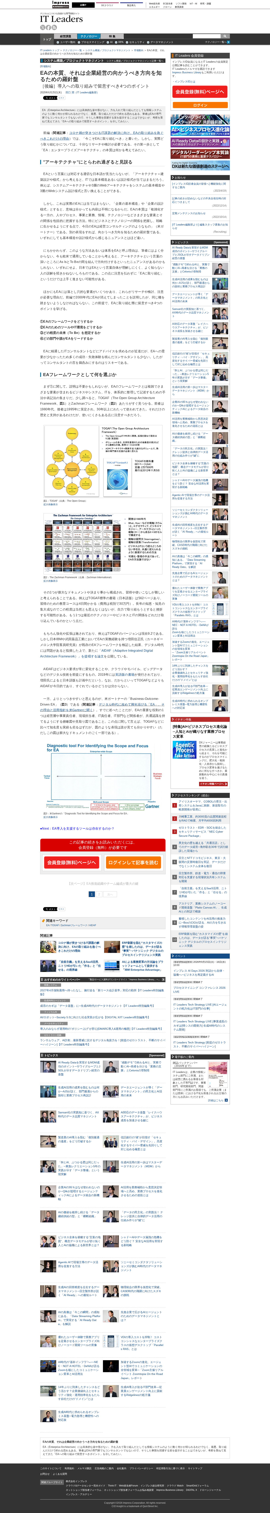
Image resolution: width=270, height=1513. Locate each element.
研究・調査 (205, 4)
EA (47, 925)
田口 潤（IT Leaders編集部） (82, 92)
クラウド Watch (175, 1485)
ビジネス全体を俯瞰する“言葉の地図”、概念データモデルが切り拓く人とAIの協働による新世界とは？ (79, 1241)
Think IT (112, 1485)
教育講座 (179, 7)
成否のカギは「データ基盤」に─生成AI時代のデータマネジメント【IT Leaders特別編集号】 (97, 1005)
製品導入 (131, 5)
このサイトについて (50, 1468)
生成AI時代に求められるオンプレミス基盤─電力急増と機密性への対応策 (78, 1415)
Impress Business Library (186, 72)
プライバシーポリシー (141, 1468)
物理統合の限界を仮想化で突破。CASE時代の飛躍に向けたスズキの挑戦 (141, 1291)
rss (54, 27)
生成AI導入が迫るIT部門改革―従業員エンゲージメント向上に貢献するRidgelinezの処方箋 (141, 1390)
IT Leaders (61, 18)
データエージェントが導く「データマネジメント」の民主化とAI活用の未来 (141, 1091)
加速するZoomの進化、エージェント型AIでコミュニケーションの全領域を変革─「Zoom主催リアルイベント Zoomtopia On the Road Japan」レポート (142, 1370)
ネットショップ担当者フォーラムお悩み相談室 (129, 1490)
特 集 (112, 36)
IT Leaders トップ (49, 50)
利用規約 (69, 1468)
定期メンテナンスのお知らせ (189, 213)
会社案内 (121, 1468)
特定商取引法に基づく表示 (170, 1468)
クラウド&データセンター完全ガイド (85, 1485)
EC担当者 (168, 4)
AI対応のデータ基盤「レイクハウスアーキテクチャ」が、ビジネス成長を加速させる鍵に (141, 1116)
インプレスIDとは (185, 81)
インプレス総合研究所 (152, 1485)
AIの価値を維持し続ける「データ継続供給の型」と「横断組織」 (190, 437)
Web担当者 (154, 4)
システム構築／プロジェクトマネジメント (107, 50)
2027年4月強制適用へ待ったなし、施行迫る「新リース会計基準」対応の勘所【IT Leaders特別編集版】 (102, 992)
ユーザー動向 (68, 42)
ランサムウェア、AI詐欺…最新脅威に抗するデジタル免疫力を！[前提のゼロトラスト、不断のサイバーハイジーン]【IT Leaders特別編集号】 (102, 1042)
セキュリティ (137, 42)
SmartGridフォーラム (197, 1485)
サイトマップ (195, 1468)
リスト (61, 98)
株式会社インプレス (76, 1481)
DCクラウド (107, 5)
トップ (47, 39)
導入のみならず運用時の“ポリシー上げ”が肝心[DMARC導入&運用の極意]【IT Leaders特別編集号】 (101, 1028)
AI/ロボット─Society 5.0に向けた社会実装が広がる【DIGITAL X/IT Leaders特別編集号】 (95, 1017)
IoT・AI (193, 4)
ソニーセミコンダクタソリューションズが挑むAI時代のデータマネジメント (141, 1266)
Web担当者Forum (128, 1485)
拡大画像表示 (50, 504)
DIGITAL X (191, 1490)
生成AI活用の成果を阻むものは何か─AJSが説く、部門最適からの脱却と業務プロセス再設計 (78, 1091)
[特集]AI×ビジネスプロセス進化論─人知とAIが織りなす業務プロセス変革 (200, 731)
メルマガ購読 (84, 1468)
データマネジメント (162, 42)
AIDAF (92, 925)
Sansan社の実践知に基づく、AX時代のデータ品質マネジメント (190, 313)
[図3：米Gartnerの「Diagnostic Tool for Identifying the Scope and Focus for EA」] (102, 810)
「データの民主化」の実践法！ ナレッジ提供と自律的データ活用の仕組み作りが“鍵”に (142, 1216)
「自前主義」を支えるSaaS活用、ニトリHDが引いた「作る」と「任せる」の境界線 (79, 965)
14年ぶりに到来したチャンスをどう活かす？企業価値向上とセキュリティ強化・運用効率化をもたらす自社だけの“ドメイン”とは (190, 672)
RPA (121, 42)
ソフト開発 (181, 4)
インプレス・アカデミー (79, 1494)
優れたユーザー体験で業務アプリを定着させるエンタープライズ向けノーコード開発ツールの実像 (79, 1341)
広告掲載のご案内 (104, 1468)
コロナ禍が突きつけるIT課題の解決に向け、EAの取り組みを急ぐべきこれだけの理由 (79, 946)
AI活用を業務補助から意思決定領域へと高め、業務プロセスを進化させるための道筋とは (141, 1191)
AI (111, 42)
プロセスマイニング (92, 42)
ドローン (167, 7)
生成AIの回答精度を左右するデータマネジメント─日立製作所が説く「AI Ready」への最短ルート (78, 1291)
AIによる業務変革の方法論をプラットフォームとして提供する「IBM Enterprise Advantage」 (142, 965)
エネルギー (154, 7)
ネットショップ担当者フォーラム (83, 1490)
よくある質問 (60, 1474)
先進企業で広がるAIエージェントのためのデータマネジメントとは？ (141, 1316)
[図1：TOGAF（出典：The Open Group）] (102, 497)
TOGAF (55, 925)
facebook (48, 27)
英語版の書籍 (125, 674)
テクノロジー (89, 36)
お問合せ (45, 1474)
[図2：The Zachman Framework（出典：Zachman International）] (102, 574)
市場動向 (138, 50)
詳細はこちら (216, 1100)
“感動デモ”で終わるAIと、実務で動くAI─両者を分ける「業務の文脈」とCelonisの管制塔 (141, 1066)
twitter (42, 27)
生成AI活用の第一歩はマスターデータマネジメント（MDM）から (190, 391)
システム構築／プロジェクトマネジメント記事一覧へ (135, 60)
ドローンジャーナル (210, 1490)
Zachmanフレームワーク (74, 925)
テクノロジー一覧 (72, 50)
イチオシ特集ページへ (211, 784)
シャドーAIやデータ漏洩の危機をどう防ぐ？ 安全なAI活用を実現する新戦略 (142, 1241)
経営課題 (65, 36)
